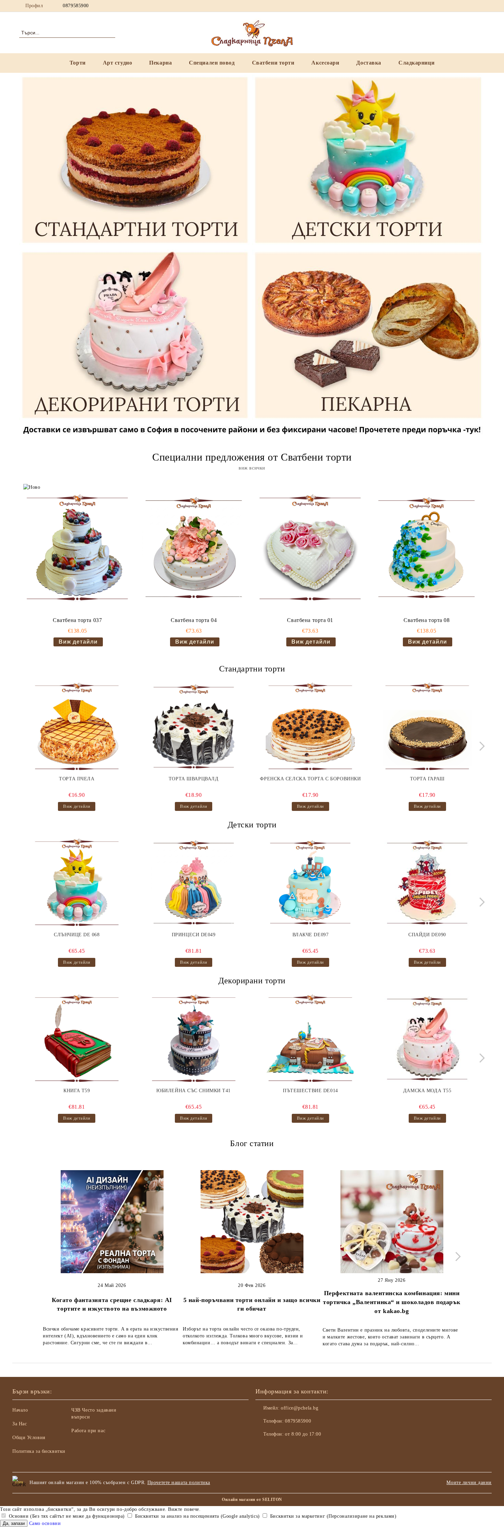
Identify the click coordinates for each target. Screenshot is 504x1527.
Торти (78, 63)
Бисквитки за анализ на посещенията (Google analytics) (196, 1516)
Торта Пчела (76, 778)
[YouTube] (471, 6)
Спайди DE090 (427, 934)
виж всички (252, 468)
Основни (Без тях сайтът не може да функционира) (66, 1516)
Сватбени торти (273, 63)
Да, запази (14, 1523)
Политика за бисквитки (38, 1451)
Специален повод (212, 63)
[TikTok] (481, 6)
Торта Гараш (427, 778)
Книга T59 (76, 1090)
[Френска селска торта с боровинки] (310, 727)
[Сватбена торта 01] (310, 549)
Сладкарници (416, 63)
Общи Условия (28, 1437)
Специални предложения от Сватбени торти (252, 457)
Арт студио (117, 63)
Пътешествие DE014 (310, 1090)
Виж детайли (78, 642)
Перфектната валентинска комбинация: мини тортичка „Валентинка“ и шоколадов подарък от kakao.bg (391, 1302)
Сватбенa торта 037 (77, 620)
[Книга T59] (77, 1039)
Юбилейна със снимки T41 (193, 1090)
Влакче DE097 (310, 934)
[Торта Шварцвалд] (193, 727)
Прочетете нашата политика (178, 1482)
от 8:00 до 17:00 (303, 1434)
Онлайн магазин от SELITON (252, 1499)
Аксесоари (325, 63)
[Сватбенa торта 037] (77, 549)
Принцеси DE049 (194, 934)
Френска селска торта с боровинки (310, 778)
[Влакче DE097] (310, 883)
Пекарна (160, 63)
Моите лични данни (469, 1482)
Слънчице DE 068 (76, 934)
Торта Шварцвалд (193, 778)
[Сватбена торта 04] (193, 549)
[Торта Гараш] (427, 727)
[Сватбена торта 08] (426, 549)
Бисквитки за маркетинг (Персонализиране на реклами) (332, 1516)
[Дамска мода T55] (427, 1039)
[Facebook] (450, 6)
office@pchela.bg (299, 1408)
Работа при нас (88, 1430)
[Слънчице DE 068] (77, 883)
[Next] (480, 746)
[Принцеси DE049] (193, 883)
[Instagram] (460, 6)
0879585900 (76, 5)
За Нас (19, 1423)
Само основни (45, 1523)
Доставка (368, 63)
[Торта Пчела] (77, 727)
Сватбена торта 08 (427, 620)
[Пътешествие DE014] (310, 1039)
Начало (20, 1410)
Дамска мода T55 (427, 1090)
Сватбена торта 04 (194, 620)
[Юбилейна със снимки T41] (193, 1039)
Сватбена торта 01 (310, 620)
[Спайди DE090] (427, 883)
